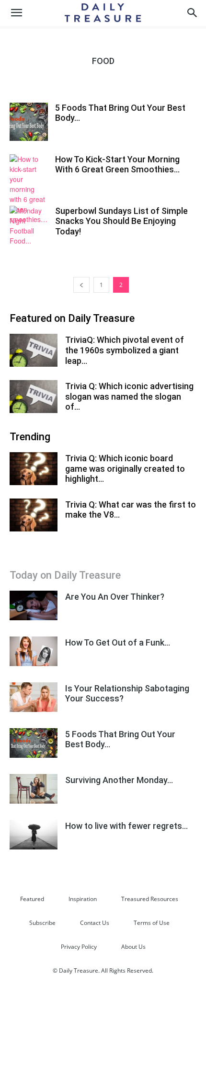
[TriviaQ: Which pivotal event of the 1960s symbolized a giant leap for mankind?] (33, 350)
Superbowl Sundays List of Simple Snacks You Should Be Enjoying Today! (121, 221)
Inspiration (83, 899)
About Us (133, 947)
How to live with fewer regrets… (126, 826)
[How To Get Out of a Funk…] (33, 651)
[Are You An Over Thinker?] (33, 606)
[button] (16, 13)
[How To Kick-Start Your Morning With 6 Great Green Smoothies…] (29, 189)
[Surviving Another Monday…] (33, 789)
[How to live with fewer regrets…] (33, 835)
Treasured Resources (149, 899)
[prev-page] (81, 285)
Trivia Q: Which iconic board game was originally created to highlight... (125, 468)
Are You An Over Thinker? (114, 597)
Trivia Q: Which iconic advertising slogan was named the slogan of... (129, 396)
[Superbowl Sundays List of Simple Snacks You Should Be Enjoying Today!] (29, 226)
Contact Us (94, 923)
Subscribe (42, 923)
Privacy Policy (79, 947)
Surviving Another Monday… (119, 780)
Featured (32, 899)
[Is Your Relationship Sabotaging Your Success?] (33, 697)
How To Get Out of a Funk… (117, 642)
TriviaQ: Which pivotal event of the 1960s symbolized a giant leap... (124, 350)
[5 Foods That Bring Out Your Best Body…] (29, 122)
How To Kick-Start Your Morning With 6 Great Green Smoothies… (117, 164)
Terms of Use (152, 923)
